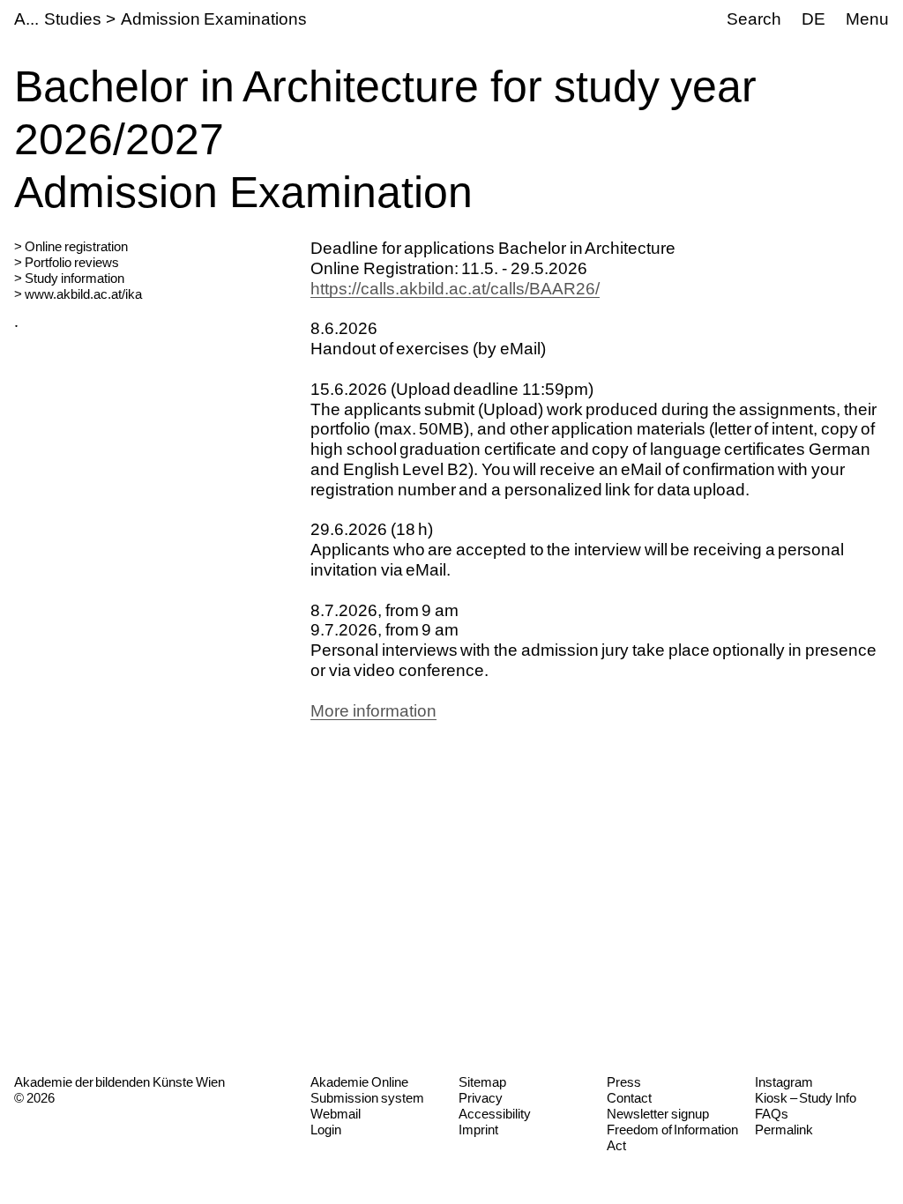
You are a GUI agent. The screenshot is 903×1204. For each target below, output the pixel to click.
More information (373, 711)
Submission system (367, 1097)
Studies (72, 19)
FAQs (771, 1113)
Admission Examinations (214, 19)
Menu (867, 19)
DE (813, 19)
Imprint (478, 1129)
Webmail (335, 1113)
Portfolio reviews (72, 262)
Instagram (784, 1081)
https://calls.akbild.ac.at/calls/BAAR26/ (455, 288)
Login (325, 1129)
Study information (74, 278)
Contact (629, 1097)
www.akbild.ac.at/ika (83, 293)
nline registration (81, 246)
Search (754, 19)
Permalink (784, 1129)
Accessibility (495, 1113)
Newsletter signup (658, 1113)
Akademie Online (359, 1081)
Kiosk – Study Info (805, 1097)
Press (624, 1081)
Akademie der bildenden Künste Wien (119, 1081)
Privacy (481, 1097)
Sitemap (482, 1081)
